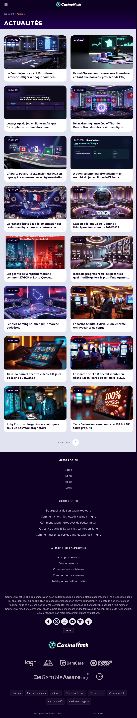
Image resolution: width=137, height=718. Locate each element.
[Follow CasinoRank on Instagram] (56, 621)
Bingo (68, 470)
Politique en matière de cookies (47, 713)
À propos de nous (68, 557)
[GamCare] (72, 663)
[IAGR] (30, 663)
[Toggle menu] (6, 4)
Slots (68, 488)
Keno (68, 476)
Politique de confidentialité (69, 581)
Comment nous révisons (68, 569)
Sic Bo (68, 482)
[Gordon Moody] (101, 663)
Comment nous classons (68, 575)
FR (66, 630)
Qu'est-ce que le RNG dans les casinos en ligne (68, 528)
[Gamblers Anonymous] (48, 663)
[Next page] (75, 442)
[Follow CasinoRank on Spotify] (80, 621)
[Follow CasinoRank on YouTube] (72, 621)
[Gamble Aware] (61, 676)
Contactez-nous (69, 563)
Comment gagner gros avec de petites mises (68, 522)
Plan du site (98, 713)
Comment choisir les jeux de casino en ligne (68, 516)
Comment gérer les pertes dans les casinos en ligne (68, 534)
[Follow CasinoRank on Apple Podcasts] (88, 621)
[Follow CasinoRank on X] (64, 621)
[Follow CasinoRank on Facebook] (48, 621)
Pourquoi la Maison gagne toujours (68, 510)
